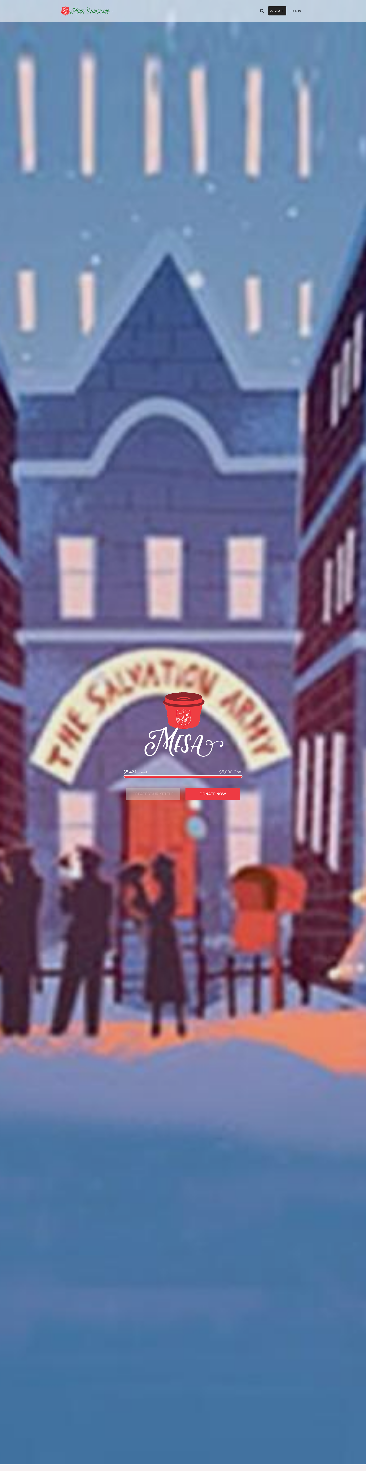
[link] (87, 11)
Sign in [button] (296, 11)
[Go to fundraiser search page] (262, 11)
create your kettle (153, 794)
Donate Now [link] (213, 794)
